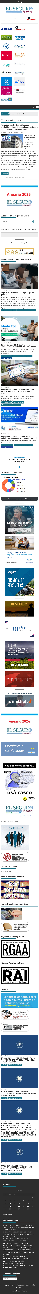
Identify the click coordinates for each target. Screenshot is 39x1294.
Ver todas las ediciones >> (9, 822)
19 (14, 1206)
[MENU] (37, 107)
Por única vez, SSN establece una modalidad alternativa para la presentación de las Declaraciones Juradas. (19, 127)
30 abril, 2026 (6, 387)
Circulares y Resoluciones (14, 1064)
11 (10, 1203)
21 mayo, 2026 (7, 290)
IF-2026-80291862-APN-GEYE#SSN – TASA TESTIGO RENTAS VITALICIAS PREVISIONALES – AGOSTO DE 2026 (18, 1227)
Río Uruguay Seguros (7, 447)
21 (23, 1206)
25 (10, 1209)
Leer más (5, 173)
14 (23, 1203)
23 (32, 1206)
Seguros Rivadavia (6, 358)
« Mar (5, 1214)
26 (14, 1209)
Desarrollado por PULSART (19, 1291)
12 (14, 1203)
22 (28, 1206)
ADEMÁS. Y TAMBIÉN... (8, 177)
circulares (4, 1064)
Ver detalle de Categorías (19, 243)
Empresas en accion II (7, 445)
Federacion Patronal (19, 402)
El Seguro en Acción (18, 132)
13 (19, 1203)
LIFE (15, 310)
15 (28, 1203)
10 (5, 1203)
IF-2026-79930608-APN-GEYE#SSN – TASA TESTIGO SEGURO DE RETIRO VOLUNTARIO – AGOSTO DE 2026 (18, 1234)
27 (19, 1209)
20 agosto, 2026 (7, 1055)
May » (10, 1214)
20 (19, 1206)
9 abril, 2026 (6, 434)
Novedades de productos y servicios (26, 310)
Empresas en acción (7, 310)
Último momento (19, 177)
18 (10, 1206)
